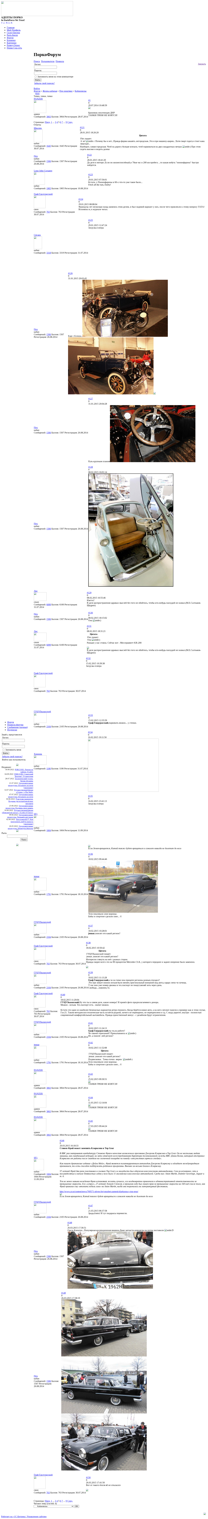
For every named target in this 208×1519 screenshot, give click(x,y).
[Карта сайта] (4, 23)
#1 (89, 100)
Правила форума (15, 724)
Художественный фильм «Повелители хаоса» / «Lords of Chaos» (17, 811)
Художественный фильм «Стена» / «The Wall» (23, 791)
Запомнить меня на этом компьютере (55, 76)
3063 (48, 116)
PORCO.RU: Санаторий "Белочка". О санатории (23, 775)
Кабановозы (80, 91)
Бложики (11, 40)
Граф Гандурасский (43, 194)
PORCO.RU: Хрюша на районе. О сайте (24, 770)
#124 (81, 199)
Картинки (11, 43)
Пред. (47, 122)
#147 (90, 1205)
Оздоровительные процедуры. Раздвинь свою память (19, 807)
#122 (89, 155)
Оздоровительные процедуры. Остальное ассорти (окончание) (20, 785)
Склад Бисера (13, 32)
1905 (48, 188)
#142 (90, 1042)
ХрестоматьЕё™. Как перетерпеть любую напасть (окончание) (22, 821)
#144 (90, 1097)
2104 (48, 726)
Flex (36, 156)
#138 (88, 943)
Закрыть (202, 64)
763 (48, 212)
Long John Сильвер (43, 171)
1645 (48, 146)
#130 (90, 613)
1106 (48, 768)
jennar (36, 876)
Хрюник (38, 754)
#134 (90, 732)
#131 (89, 626)
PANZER (38, 99)
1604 (48, 830)
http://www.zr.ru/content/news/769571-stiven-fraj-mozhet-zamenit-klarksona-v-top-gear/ (99, 1191)
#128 (90, 467)
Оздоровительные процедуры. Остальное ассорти (20, 795)
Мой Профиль (14, 30)
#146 (62, 1140)
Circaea (37, 235)
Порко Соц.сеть (14, 48)
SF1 (35, 814)
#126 (70, 273)
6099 (48, 604)
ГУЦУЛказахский (42, 711)
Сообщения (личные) (17, 727)
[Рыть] (7, 23)
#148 (69, 1222)
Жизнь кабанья (50, 91)
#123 (90, 174)
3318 (48, 253)
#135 (90, 796)
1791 (48, 894)
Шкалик (38, 128)
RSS (37, 93)
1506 (48, 161)
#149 (63, 1293)
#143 (90, 1074)
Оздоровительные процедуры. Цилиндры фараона (20, 827)
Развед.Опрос (13, 45)
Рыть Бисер (12, 35)
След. (70, 122)
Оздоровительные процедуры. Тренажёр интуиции (20, 816)
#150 (88, 1477)
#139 (90, 972)
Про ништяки (65, 91)
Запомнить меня (13, 750)
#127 (90, 398)
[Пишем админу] (9, 23)
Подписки (12, 730)
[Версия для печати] (11, 23)
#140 (63, 994)
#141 (90, 1023)
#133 (90, 715)
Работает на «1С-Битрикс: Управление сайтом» (24, 1516)
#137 (90, 926)
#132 (88, 658)
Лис (36, 591)
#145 (90, 1121)
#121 (82, 127)
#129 (89, 592)
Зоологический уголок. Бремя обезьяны (24, 780)
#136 (90, 854)
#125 (90, 220)
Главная (10, 27)
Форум (10, 38)
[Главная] (2, 23)
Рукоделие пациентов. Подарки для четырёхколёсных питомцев (20, 801)
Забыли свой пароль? (12, 756)
